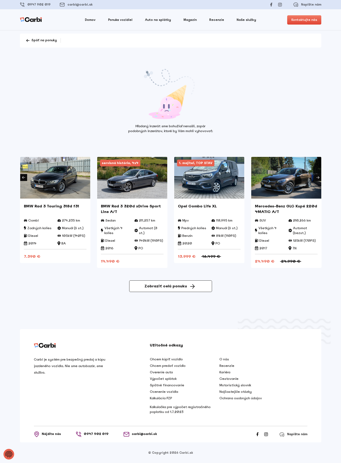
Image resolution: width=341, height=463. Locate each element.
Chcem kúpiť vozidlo (166, 359)
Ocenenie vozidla (164, 392)
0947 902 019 (39, 4)
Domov (90, 20)
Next (317, 177)
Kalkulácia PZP (161, 398)
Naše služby (246, 20)
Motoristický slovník (235, 385)
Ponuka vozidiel (120, 20)
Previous (23, 177)
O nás (224, 359)
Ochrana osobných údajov (240, 398)
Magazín (190, 20)
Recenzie (216, 20)
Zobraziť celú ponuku (166, 286)
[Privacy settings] (8, 454)
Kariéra (224, 372)
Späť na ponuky (43, 40)
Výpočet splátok (163, 379)
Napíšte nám (311, 4)
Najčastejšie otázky (235, 392)
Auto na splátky (158, 20)
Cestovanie (228, 379)
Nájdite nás (51, 434)
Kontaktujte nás (304, 20)
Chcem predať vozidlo (168, 366)
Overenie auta (161, 372)
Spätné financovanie (167, 385)
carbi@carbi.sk (80, 4)
